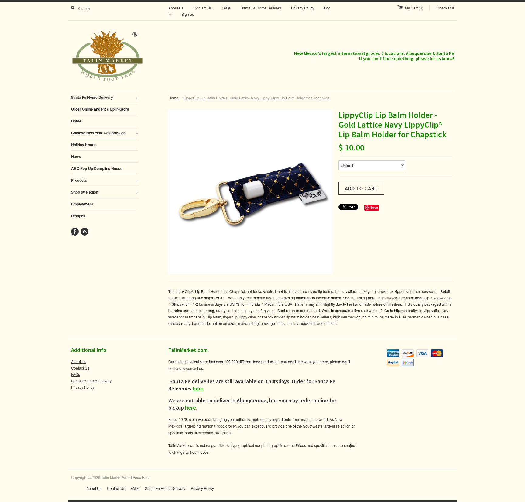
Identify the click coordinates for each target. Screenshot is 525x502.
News (76, 156)
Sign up (187, 14)
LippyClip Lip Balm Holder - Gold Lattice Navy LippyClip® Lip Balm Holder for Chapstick (256, 97)
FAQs (226, 7)
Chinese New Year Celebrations (104, 133)
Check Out (445, 7)
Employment (82, 204)
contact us (194, 368)
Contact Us (203, 7)
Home (76, 121)
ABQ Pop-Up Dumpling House (96, 168)
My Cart (414, 7)
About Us (176, 7)
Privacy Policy (302, 7)
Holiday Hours (83, 144)
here (198, 388)
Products (104, 180)
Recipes (78, 215)
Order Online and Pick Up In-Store (100, 109)
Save (374, 207)
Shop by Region (104, 192)
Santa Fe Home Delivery (261, 7)
